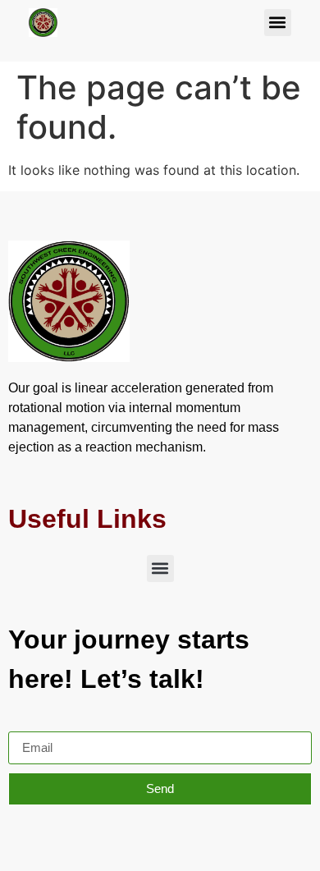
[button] (277, 22)
